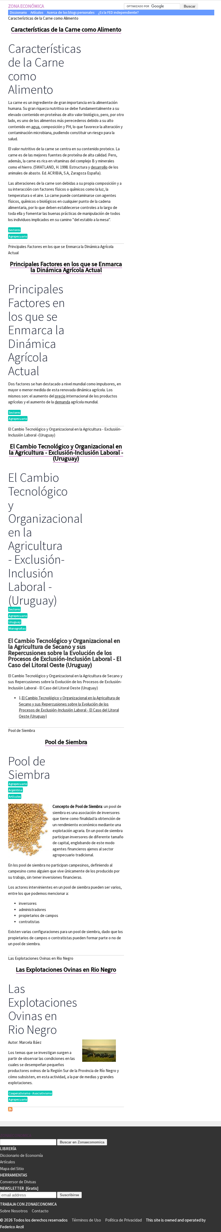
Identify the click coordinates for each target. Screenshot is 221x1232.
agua (35, 126)
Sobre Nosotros (14, 1210)
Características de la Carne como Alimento (66, 29)
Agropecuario (18, 236)
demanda (62, 401)
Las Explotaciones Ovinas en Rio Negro (66, 969)
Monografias (17, 628)
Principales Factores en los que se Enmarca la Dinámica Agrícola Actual (66, 267)
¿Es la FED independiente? (118, 12)
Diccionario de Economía (21, 1155)
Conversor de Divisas (18, 1181)
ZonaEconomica (15, 1135)
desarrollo (99, 167)
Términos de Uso (86, 1220)
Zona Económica (26, 6)
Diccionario (18, 12)
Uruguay (15, 622)
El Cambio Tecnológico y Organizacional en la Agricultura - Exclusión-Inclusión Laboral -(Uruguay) (66, 452)
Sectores (14, 230)
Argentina (15, 790)
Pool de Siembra (66, 742)
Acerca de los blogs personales (70, 12)
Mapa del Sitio (12, 1168)
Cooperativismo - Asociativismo (30, 1093)
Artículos (36, 12)
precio (60, 396)
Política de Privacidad (123, 1220)
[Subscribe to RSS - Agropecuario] (10, 1109)
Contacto (40, 1210)
